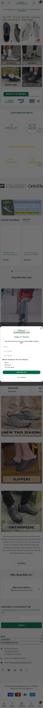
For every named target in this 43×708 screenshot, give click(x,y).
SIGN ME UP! (21, 372)
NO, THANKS (21, 377)
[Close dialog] (41, 328)
